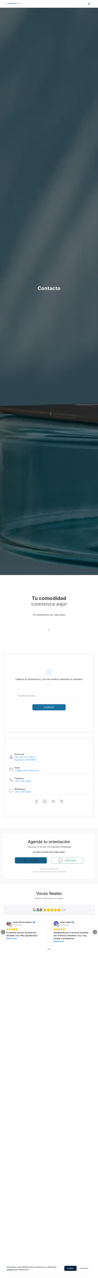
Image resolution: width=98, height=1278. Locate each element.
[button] (89, 4)
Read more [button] (11, 941)
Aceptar (70, 1268)
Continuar (49, 707)
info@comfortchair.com (27, 770)
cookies (10, 1269)
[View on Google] (8, 923)
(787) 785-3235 (23, 781)
